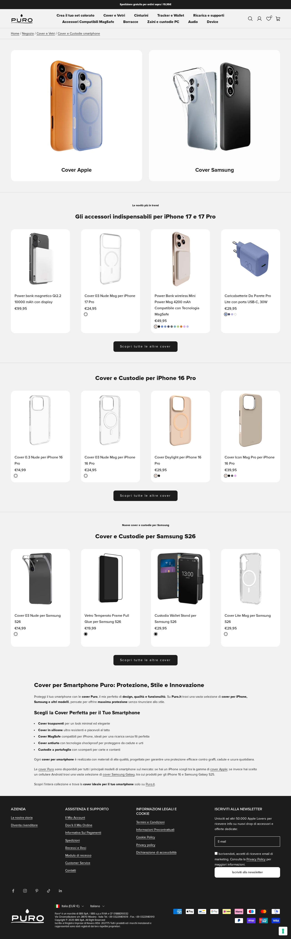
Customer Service (77, 863)
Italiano (95, 906)
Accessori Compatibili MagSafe (88, 22)
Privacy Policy (256, 859)
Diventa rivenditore (24, 825)
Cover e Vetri (114, 15)
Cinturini (141, 15)
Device (212, 22)
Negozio (28, 33)
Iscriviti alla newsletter (247, 872)
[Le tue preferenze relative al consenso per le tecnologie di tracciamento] (283, 931)
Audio (193, 22)
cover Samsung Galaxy (119, 774)
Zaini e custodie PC (163, 22)
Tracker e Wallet (170, 15)
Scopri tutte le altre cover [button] (145, 346)
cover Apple (218, 769)
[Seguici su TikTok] (48, 891)
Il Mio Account (75, 818)
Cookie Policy (145, 837)
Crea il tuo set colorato (75, 15)
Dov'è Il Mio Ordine (78, 825)
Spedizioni (72, 840)
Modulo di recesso (78, 855)
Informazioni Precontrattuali (155, 830)
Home (15, 33)
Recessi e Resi (75, 848)
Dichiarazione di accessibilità (156, 852)
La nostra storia (22, 818)
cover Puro (46, 769)
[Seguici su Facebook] (13, 891)
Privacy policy (145, 845)
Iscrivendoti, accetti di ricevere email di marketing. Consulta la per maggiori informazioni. (244, 859)
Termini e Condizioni (150, 822)
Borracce (130, 22)
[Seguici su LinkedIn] (60, 891)
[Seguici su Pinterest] (37, 891)
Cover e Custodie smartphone (79, 33)
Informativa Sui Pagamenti (83, 833)
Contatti (70, 870)
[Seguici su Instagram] (25, 891)
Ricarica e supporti (208, 15)
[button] (62, 237)
